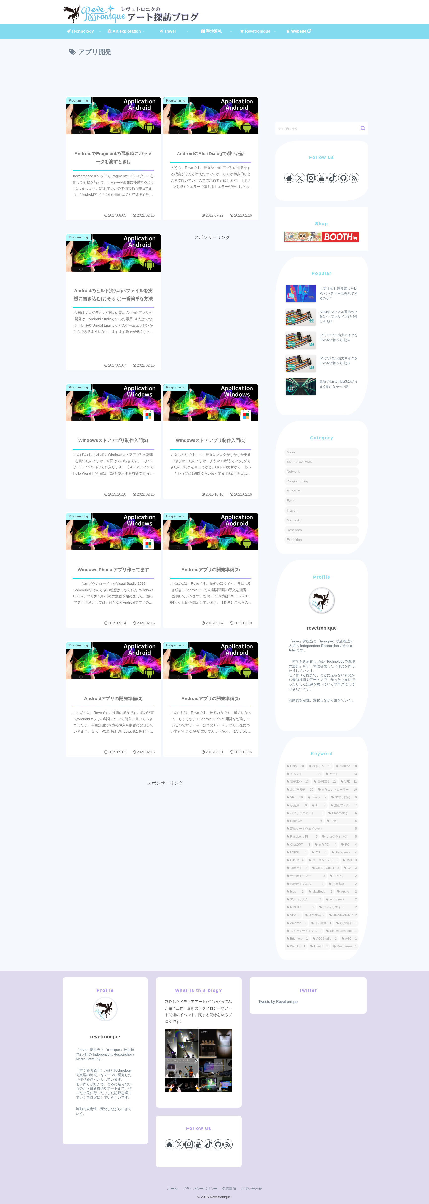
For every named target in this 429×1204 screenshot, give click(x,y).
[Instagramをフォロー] (311, 178)
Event (291, 501)
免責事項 (229, 1189)
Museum (293, 491)
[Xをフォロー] (300, 178)
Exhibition (294, 540)
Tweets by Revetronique (278, 1001)
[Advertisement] (165, 77)
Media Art (294, 520)
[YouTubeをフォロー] (322, 178)
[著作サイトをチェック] (289, 178)
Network (293, 471)
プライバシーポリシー (199, 1189)
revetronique (322, 628)
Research (294, 530)
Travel (291, 510)
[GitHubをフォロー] (343, 178)
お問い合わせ (251, 1189)
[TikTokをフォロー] (332, 178)
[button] (360, 128)
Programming (297, 481)
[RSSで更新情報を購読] (354, 178)
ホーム (172, 1189)
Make (291, 452)
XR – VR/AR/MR (299, 462)
